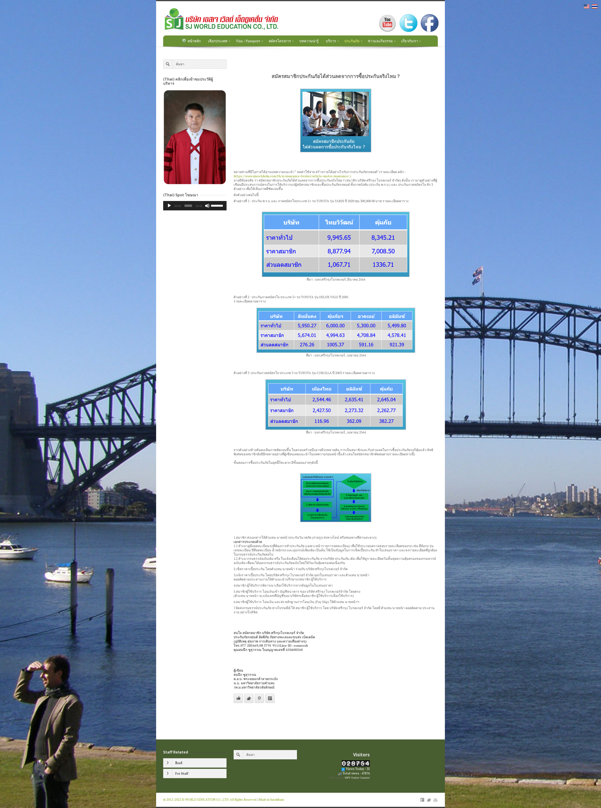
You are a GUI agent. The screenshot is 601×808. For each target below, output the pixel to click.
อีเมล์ (178, 763)
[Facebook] (422, 799)
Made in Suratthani (271, 799)
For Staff (181, 773)
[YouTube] (435, 799)
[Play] (169, 205)
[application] (195, 205)
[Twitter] (429, 799)
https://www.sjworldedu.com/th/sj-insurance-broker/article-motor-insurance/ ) (292, 176)
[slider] (217, 205)
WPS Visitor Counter (357, 777)
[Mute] (207, 205)
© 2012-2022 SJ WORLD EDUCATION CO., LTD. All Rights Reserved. (210, 799)
